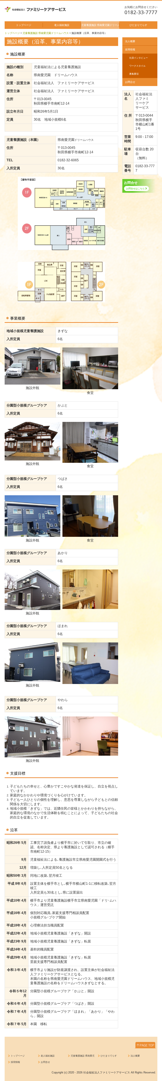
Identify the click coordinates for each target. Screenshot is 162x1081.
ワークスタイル (137, 66)
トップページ (23, 25)
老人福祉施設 (61, 25)
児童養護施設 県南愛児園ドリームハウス (100, 25)
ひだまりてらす (138, 25)
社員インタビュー (138, 58)
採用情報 (130, 49)
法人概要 (130, 41)
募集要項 (134, 74)
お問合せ (130, 82)
